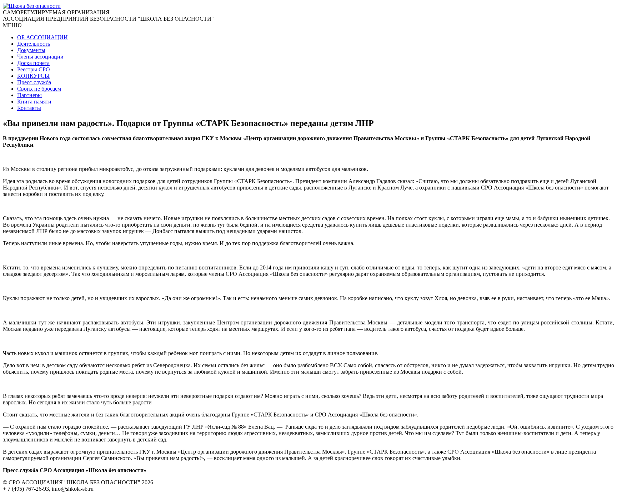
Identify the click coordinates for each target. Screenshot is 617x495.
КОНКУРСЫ (33, 76)
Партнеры (29, 95)
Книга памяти (34, 102)
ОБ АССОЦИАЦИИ (42, 37)
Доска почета (33, 63)
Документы (31, 50)
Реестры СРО (33, 69)
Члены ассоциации (40, 57)
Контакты (29, 108)
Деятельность (33, 44)
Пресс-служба (34, 82)
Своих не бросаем (39, 89)
